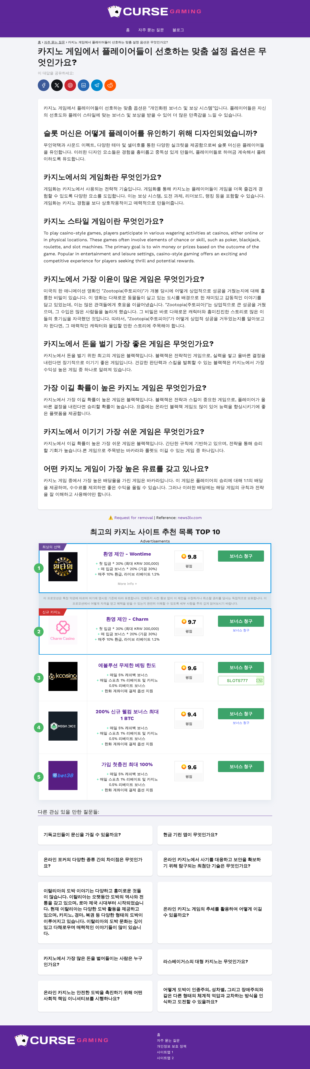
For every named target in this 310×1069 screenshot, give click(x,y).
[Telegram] (97, 85)
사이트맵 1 (165, 1052)
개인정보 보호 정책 (171, 1046)
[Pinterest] (70, 85)
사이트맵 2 (165, 1058)
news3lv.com (190, 517)
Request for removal (133, 517)
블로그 (178, 30)
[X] (57, 85)
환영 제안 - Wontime (127, 554)
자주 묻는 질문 (151, 30)
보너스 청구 (241, 555)
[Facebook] (43, 85)
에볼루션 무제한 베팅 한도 (127, 665)
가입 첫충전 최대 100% (127, 764)
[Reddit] (110, 85)
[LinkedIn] (83, 85)
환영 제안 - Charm (127, 619)
